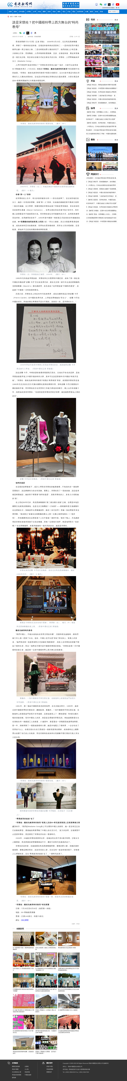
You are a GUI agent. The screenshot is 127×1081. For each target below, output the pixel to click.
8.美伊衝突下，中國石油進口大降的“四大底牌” (101, 203)
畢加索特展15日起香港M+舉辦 (67, 947)
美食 (101, 11)
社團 (86, 11)
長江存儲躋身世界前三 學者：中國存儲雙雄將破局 (102, 133)
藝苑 (91, 11)
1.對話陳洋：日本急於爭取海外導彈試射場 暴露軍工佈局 (104, 178)
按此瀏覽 (25, 920)
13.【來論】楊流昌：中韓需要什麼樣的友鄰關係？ (102, 221)
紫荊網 (14, 1077)
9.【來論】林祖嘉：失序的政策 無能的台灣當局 (102, 207)
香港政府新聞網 (16, 1075)
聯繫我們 (49, 1072)
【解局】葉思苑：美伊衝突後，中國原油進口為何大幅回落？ (106, 123)
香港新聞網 (49, 1069)
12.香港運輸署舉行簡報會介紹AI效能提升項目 (101, 218)
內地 (39, 11)
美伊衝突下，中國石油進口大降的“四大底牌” (100, 119)
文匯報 (27, 1066)
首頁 (11, 16)
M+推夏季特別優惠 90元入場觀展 (67, 1010)
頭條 (10, 11)
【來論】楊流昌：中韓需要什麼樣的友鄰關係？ (101, 88)
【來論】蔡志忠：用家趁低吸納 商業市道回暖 (101, 85)
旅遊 (96, 11)
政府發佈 (80, 11)
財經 (49, 11)
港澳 (15, 11)
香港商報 (27, 1072)
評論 (68, 11)
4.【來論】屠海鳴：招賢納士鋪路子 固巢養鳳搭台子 (103, 189)
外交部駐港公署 (16, 1072)
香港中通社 (49, 1066)
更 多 (116, 20)
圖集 (59, 11)
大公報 (27, 1069)
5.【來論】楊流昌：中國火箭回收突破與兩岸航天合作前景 (105, 192)
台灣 (34, 11)
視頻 (54, 11)
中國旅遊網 (28, 1075)
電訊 (63, 11)
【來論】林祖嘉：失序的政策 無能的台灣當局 (101, 92)
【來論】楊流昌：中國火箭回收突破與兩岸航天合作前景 (104, 99)
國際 (44, 11)
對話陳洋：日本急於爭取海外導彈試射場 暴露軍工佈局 (104, 130)
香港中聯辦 (15, 1069)
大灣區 (28, 11)
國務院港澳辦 (16, 1066)
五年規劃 (22, 11)
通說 (73, 11)
